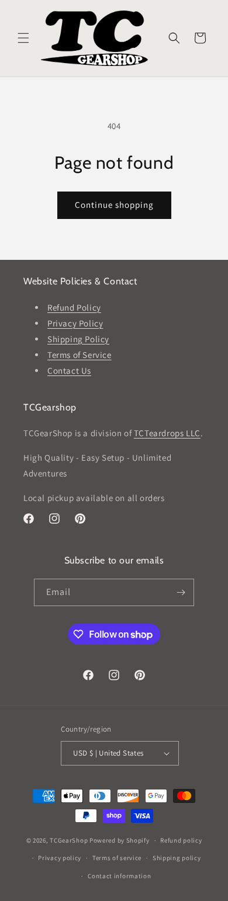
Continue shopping (114, 204)
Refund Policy (74, 307)
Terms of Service (79, 354)
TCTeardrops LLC (167, 433)
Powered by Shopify (119, 840)
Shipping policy (177, 858)
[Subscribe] (181, 592)
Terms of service (116, 858)
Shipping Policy (78, 339)
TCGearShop (69, 840)
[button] (23, 38)
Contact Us (69, 370)
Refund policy (181, 840)
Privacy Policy (75, 323)
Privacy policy (59, 858)
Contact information (119, 876)
